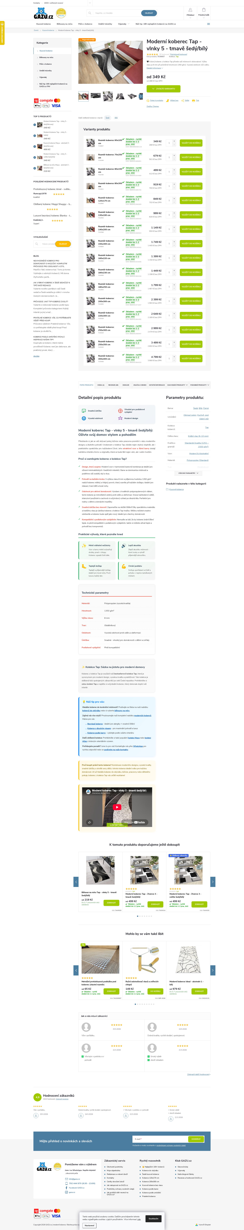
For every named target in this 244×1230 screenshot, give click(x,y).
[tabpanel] (101, 882)
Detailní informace (154, 68)
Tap (177, 56)
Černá (206, 408)
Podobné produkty (198, 385)
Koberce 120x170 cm (150, 1178)
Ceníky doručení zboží (115, 1182)
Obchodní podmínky (115, 1167)
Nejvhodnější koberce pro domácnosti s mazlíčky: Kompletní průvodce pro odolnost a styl (50, 264)
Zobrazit (111, 903)
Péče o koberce (45, 64)
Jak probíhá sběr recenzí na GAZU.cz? (117, 1194)
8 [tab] (151, 1004)
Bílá (200, 408)
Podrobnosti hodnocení (178, 54)
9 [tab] (153, 1004)
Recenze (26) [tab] (113, 385)
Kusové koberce (46, 51)
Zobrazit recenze (62, 1099)
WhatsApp (138, 746)
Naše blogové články (186, 1174)
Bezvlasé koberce (95, 724)
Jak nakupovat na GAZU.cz (117, 1185)
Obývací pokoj (190, 415)
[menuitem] (43, 24)
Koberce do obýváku (150, 1171)
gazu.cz (72, 1192)
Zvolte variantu (165, 88)
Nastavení (89, 1225)
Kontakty (36, 3)
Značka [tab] (139, 385)
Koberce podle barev (150, 1189)
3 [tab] (142, 916)
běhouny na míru (122, 710)
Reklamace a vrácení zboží (117, 1174)
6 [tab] (149, 916)
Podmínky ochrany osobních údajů (120, 1189)
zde (139, 1219)
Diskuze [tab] (126, 385)
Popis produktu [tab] (86, 385)
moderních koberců (142, 715)
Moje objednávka (113, 1171)
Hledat (149, 13)
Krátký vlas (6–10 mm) (198, 436)
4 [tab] (144, 916)
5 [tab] (146, 916)
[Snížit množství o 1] (174, 144)
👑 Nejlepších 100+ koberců (153, 1167)
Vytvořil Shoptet (205, 1225)
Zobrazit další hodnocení (198, 1074)
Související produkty (176, 385)
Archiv (36, 356)
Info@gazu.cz (74, 1179)
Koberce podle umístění (151, 1193)
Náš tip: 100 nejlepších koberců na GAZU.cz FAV (53, 85)
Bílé (116, 118)
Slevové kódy (183, 1167)
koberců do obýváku (91, 710)
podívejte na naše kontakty (116, 749)
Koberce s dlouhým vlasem (99, 728)
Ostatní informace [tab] (157, 385)
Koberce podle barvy (96, 733)
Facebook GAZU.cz (76, 1188)
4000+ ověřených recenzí (53, 3)
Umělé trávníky (45, 70)
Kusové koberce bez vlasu (152, 1185)
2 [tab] (140, 916)
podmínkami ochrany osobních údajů (171, 1145)
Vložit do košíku (191, 143)
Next (212, 882)
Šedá (195, 408)
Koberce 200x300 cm (150, 1182)
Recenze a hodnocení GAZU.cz (190, 1178)
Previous (76, 882)
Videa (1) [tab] (100, 385)
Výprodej (43, 77)
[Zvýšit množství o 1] (174, 141)
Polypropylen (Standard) (198, 460)
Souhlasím (153, 1218)
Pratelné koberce (148, 1196)
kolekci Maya (134, 738)
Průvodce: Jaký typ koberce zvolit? (50, 301)
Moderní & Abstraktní (199, 453)
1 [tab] (137, 916)
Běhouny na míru (46, 57)
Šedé (107, 118)
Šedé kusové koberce (150, 1174)
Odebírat (196, 1139)
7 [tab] (151, 916)
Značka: (153, 106)
